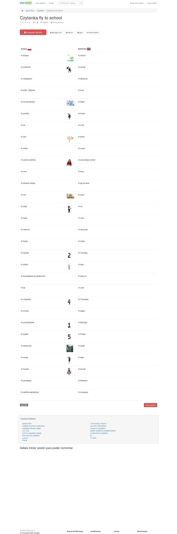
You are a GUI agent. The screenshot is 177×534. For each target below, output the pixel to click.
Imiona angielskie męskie (31, 433)
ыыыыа (25, 438)
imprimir (70, 32)
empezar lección (34, 32)
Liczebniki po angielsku (99, 433)
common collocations (98, 426)
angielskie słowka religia (31, 428)
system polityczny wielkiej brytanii (103, 430)
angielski (24, 405)
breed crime (26, 423)
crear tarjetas (40, 3)
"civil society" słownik (98, 423)
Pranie (24, 440)
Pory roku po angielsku (31, 435)
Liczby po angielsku (97, 428)
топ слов (25, 430)
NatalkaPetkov (58, 22)
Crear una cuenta (137, 3)
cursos (51, 3)
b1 (91, 435)
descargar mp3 (56, 32)
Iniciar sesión (152, 3)
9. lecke (93, 438)
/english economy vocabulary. (33, 426)
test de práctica (93, 32)
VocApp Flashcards (27, 530)
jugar (80, 32)
